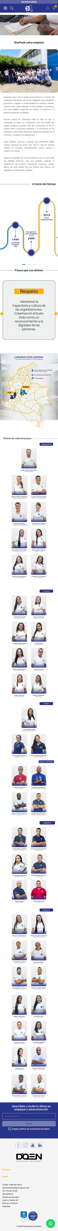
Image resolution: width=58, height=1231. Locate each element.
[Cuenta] (48, 8)
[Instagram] (25, 1147)
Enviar (29, 1124)
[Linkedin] (40, 1147)
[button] (5, 8)
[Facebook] (18, 1147)
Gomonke (37, 1226)
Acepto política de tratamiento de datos (31, 1129)
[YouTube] (32, 1147)
